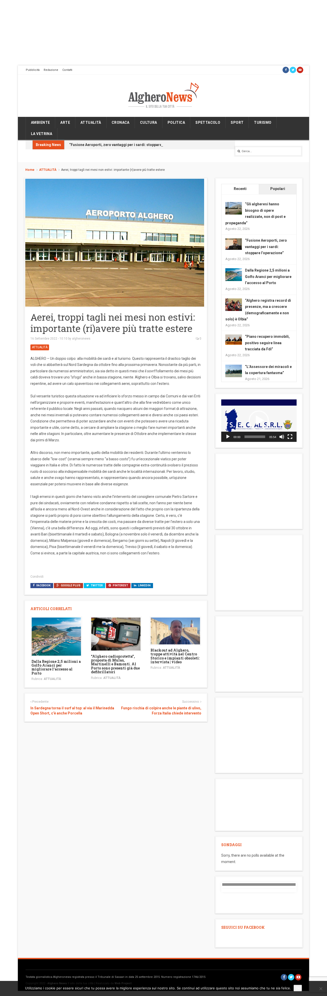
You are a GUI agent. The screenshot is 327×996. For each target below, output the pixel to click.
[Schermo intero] (290, 436)
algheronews (81, 338)
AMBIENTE (40, 122)
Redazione (51, 70)
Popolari (277, 189)
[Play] (227, 436)
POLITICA (176, 122)
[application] (259, 420)
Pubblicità (33, 70)
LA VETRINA (41, 134)
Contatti (67, 70)
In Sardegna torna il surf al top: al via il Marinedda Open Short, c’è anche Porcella (72, 710)
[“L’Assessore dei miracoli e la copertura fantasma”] (233, 370)
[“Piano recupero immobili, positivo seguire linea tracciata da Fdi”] (233, 339)
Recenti (240, 189)
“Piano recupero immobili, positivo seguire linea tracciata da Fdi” (267, 342)
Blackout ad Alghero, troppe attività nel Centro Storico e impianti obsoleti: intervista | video (175, 656)
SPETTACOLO (207, 122)
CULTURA (148, 122)
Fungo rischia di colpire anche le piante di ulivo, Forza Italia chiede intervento (161, 710)
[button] (259, 420)
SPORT (237, 122)
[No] (320, 988)
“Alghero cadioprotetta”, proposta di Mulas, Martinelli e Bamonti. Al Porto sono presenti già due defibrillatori (115, 664)
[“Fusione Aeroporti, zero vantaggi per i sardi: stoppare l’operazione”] (233, 244)
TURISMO (262, 122)
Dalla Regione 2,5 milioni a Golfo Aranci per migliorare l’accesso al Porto (56, 667)
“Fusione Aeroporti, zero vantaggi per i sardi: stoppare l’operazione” (127, 145)
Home (29, 170)
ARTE (65, 122)
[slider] (254, 436)
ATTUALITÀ (90, 122)
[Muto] (281, 436)
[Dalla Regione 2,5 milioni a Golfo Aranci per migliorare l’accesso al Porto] (56, 636)
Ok (298, 988)
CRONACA (121, 122)
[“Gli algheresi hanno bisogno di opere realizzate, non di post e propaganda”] (233, 208)
